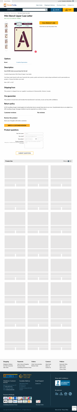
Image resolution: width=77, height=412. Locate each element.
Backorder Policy (63, 364)
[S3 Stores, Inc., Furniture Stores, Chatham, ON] (62, 383)
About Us (48, 365)
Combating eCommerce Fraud (24, 367)
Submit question (24, 153)
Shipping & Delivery (49, 5)
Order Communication (36, 364)
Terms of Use (63, 367)
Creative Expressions (21, 62)
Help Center (39, 5)
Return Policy (63, 365)
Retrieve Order (34, 365)
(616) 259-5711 (8, 386)
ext (36, 138)
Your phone (20, 139)
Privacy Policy (63, 369)
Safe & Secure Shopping (23, 364)
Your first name (19, 133)
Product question (19, 141)
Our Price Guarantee (8, 365)
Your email (21, 136)
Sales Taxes (5, 367)
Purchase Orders (61, 5)
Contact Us (71, 5)
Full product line (48, 23)
